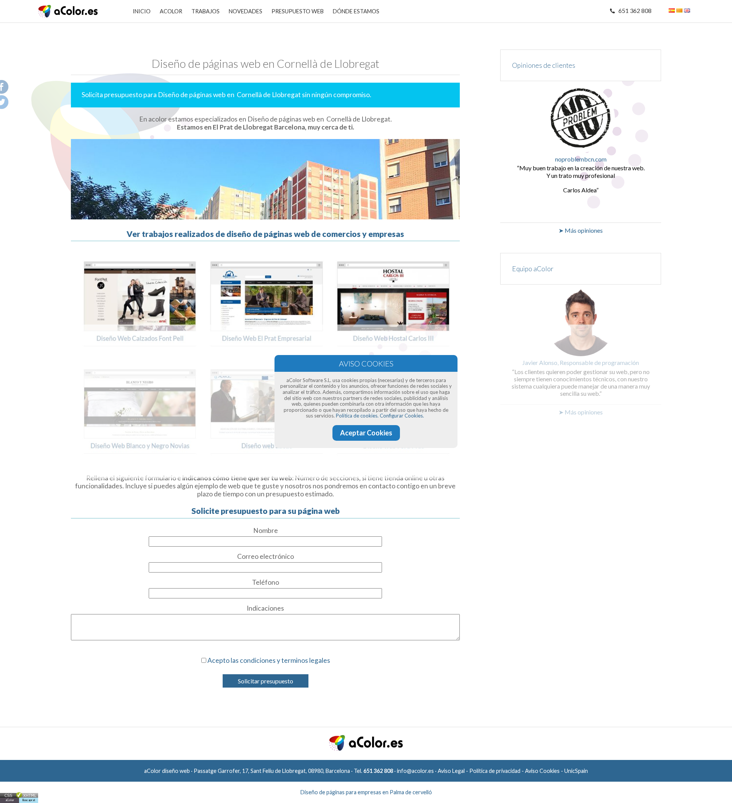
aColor (9, 800)
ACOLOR (171, 11)
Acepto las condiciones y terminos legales (268, 660)
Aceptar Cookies (366, 433)
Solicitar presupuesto (265, 681)
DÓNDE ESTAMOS (356, 11)
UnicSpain (576, 771)
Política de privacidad (494, 771)
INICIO (142, 11)
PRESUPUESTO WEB (297, 11)
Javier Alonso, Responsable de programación (580, 362)
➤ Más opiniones (581, 230)
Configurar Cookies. (402, 416)
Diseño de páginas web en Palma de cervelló (366, 792)
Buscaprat (28, 800)
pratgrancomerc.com (580, 159)
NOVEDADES (245, 11)
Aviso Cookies (542, 771)
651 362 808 (635, 10)
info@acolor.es (415, 771)
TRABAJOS (205, 11)
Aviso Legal (451, 771)
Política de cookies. (357, 416)
